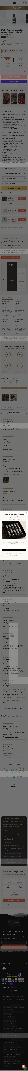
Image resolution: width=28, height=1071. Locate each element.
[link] (14, 530)
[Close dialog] (26, 512)
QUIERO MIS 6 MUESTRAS (14, 550)
